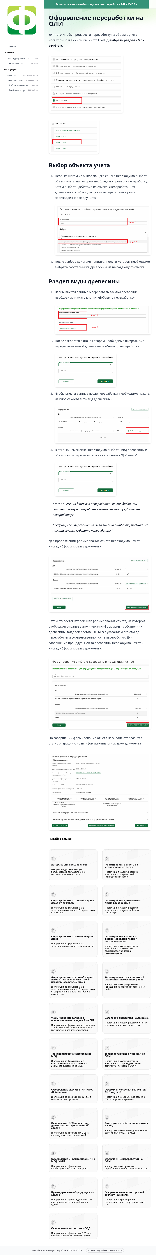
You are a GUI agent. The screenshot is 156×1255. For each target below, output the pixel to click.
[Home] (22, 20)
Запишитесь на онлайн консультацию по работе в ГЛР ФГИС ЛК (96, 4)
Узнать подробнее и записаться (105, 1250)
